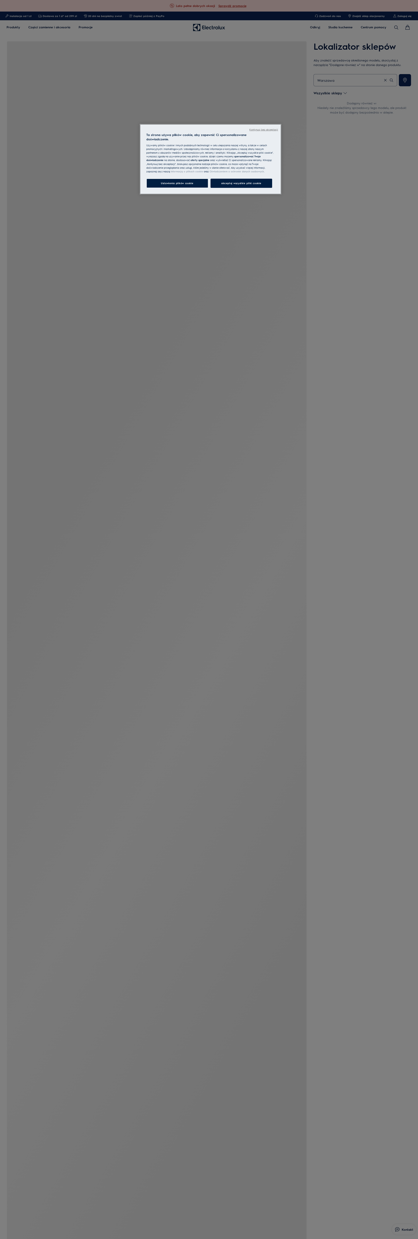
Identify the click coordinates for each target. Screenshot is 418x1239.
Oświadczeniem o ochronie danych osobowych (236, 171)
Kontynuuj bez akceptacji (263, 129)
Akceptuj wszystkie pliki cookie (241, 183)
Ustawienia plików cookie (177, 183)
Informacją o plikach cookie (187, 171)
